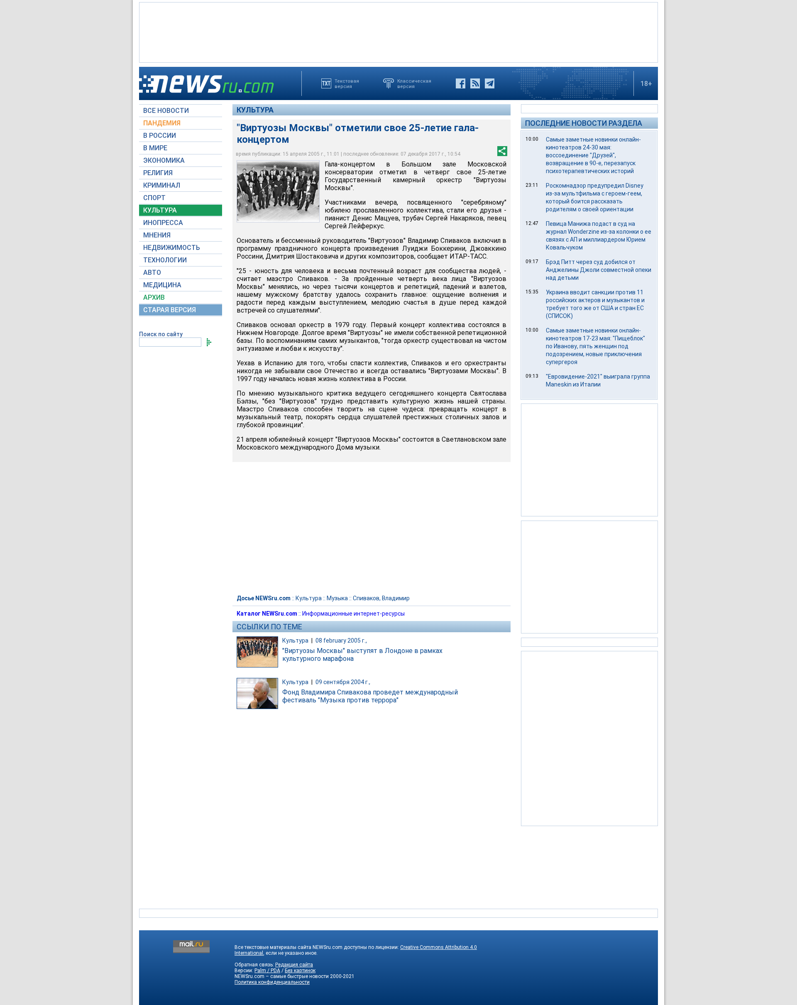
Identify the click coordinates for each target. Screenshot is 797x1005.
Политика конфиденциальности (272, 982)
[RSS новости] (475, 83)
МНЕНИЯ (157, 235)
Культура (255, 109)
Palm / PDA (267, 970)
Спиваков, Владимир (381, 598)
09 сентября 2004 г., (342, 682)
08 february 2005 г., (341, 640)
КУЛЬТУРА (160, 210)
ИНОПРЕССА (163, 223)
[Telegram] (489, 83)
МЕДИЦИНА (162, 285)
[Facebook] (460, 83)
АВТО (152, 272)
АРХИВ (154, 297)
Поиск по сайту (161, 334)
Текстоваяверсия (347, 83)
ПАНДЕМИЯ (162, 123)
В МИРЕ (155, 148)
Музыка (337, 598)
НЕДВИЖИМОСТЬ (171, 248)
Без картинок (300, 970)
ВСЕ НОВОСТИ (166, 111)
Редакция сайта (294, 965)
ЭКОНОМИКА (164, 160)
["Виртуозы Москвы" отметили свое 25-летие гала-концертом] (278, 191)
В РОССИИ (159, 135)
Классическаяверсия (414, 83)
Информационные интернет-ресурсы (353, 613)
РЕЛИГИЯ (158, 173)
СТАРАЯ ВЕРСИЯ (169, 310)
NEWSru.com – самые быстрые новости (282, 976)
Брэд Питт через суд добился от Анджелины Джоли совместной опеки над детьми (598, 270)
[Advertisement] (398, 31)
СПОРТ (154, 198)
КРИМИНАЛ (161, 185)
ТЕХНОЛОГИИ (165, 260)
